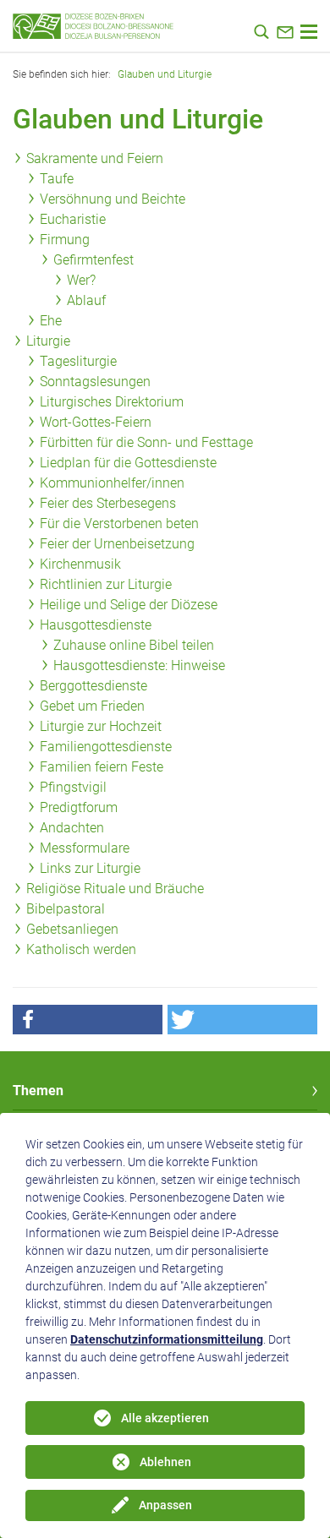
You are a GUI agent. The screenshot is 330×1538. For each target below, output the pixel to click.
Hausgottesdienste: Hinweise (139, 665)
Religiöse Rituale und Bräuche (115, 889)
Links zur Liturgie (90, 868)
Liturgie (48, 341)
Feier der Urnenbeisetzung (117, 544)
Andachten (72, 828)
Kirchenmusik (80, 564)
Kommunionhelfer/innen (112, 483)
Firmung (65, 240)
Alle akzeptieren (165, 1418)
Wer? (81, 280)
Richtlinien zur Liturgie (106, 584)
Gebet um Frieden (92, 706)
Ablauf (86, 300)
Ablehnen (165, 1462)
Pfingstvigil (73, 787)
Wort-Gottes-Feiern (95, 422)
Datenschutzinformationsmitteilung (166, 1339)
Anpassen (165, 1505)
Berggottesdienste (93, 686)
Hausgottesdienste (95, 625)
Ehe (51, 321)
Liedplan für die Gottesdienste (128, 463)
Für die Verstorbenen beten (119, 523)
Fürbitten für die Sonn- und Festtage (146, 442)
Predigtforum (79, 807)
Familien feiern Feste (101, 767)
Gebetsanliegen (72, 929)
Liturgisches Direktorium (112, 402)
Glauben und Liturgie (165, 74)
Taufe (57, 179)
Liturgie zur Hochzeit (101, 726)
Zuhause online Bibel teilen (133, 645)
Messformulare (84, 848)
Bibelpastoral (65, 909)
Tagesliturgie (78, 361)
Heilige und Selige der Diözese (128, 605)
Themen (38, 1091)
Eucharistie (73, 219)
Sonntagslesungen (95, 382)
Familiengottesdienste (106, 747)
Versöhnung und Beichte (112, 199)
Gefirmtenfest (93, 260)
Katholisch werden (81, 949)
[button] (87, 1019)
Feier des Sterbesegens (108, 503)
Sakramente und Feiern (94, 158)
